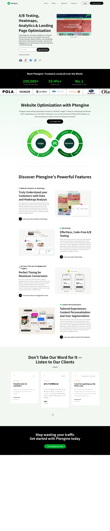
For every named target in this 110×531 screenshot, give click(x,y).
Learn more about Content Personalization (77, 337)
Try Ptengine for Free (55, 446)
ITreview (55, 367)
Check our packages (24, 54)
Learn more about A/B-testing (73, 257)
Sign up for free (96, 3)
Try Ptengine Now (55, 122)
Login (85, 3)
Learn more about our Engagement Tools (35, 295)
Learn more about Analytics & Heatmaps (35, 219)
